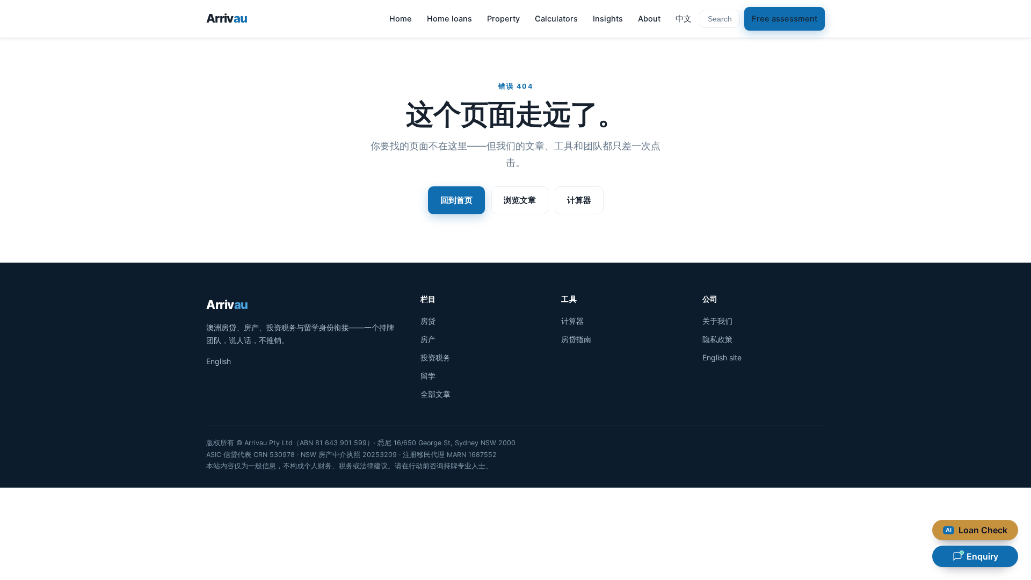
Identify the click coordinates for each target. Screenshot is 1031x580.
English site (722, 357)
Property (503, 19)
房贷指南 (576, 339)
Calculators (556, 19)
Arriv (226, 18)
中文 (684, 19)
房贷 (427, 320)
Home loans (449, 19)
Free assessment (784, 19)
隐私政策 (717, 339)
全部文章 (435, 393)
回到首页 (456, 200)
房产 (427, 339)
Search (720, 19)
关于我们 (717, 320)
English (218, 361)
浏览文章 (520, 200)
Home (400, 19)
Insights (608, 19)
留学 (427, 375)
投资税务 (435, 357)
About (649, 19)
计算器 (579, 200)
